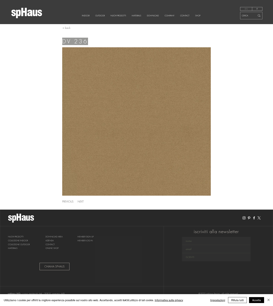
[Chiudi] (268, 300)
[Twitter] (259, 218)
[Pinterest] (249, 218)
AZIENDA (50, 240)
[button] (85, 237)
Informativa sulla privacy (169, 300)
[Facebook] (254, 218)
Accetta (256, 300)
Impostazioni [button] (217, 300)
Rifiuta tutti (237, 300)
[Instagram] (244, 218)
